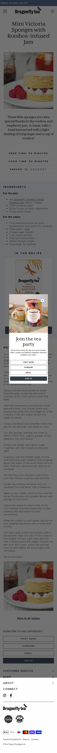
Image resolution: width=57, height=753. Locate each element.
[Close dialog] (42, 300)
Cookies (35, 739)
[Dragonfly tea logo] (15, 707)
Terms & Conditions (12, 739)
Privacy (26, 739)
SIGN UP (28, 379)
